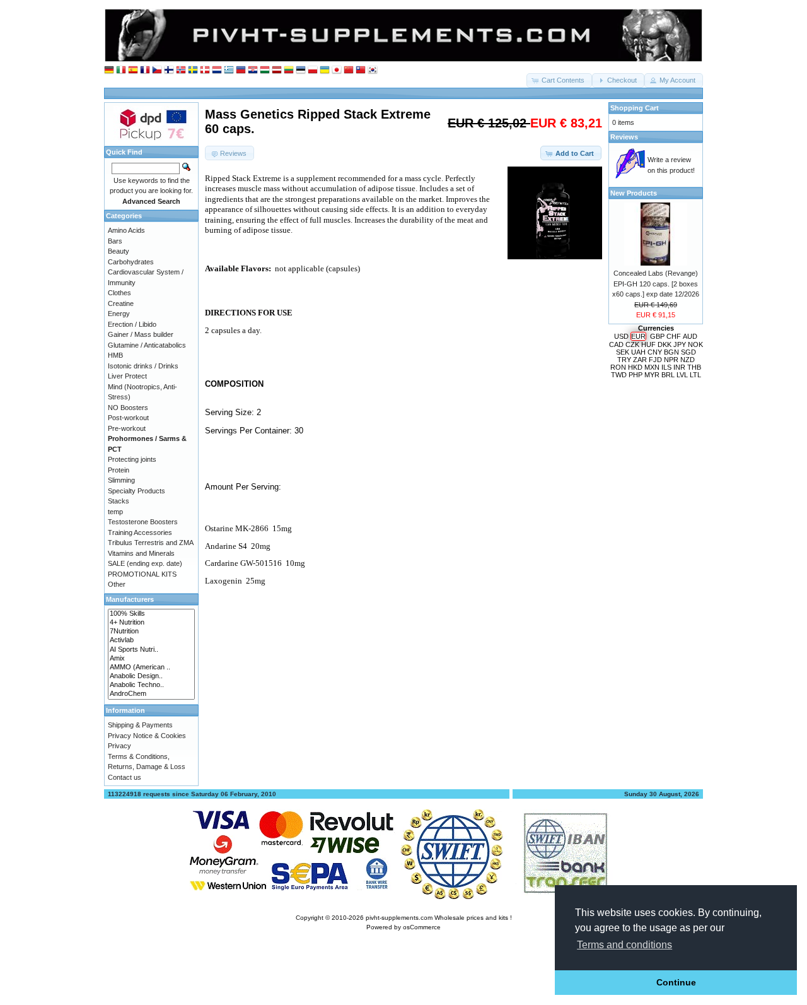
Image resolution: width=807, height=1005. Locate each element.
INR (679, 367)
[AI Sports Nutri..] (151, 649)
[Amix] (151, 658)
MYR (651, 375)
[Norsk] (181, 70)
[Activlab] (151, 640)
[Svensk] (193, 70)
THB (694, 367)
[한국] (373, 70)
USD (621, 336)
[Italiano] (121, 70)
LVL (682, 375)
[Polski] (313, 70)
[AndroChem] (151, 694)
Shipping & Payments (140, 725)
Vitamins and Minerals (141, 553)
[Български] (241, 70)
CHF (673, 336)
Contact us (124, 777)
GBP (657, 336)
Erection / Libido (132, 324)
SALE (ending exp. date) (145, 563)
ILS (666, 367)
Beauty (118, 251)
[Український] (325, 70)
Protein (118, 470)
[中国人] (349, 70)
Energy (119, 313)
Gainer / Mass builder (140, 334)
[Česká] (157, 70)
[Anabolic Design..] (151, 676)
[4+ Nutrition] (151, 622)
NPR (671, 359)
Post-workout (128, 417)
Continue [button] (676, 982)
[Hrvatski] (253, 70)
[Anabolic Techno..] (151, 685)
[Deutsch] (109, 70)
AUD (690, 336)
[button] (559, 80)
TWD (619, 375)
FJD (655, 359)
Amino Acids (126, 230)
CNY (654, 352)
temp (115, 511)
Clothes (119, 293)
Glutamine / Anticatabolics (147, 345)
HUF (648, 344)
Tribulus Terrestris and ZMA (151, 542)
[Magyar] (265, 70)
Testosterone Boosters (143, 522)
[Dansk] (205, 70)
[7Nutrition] (151, 631)
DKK (664, 344)
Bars (115, 241)
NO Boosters (128, 407)
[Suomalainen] (169, 70)
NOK (695, 344)
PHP (635, 375)
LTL (695, 375)
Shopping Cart (634, 108)
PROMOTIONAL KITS (142, 574)
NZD (687, 359)
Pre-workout (127, 428)
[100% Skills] (151, 613)
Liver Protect (127, 376)
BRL (668, 375)
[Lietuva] (289, 70)
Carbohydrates (131, 262)
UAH (638, 352)
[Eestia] (301, 70)
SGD (688, 352)
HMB (115, 355)
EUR (638, 336)
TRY (624, 359)
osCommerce (422, 927)
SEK (622, 352)
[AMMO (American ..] (151, 667)
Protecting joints (132, 459)
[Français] (145, 70)
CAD (616, 344)
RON (618, 367)
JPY (679, 344)
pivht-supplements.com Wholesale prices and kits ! (439, 917)
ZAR (640, 359)
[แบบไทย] (361, 70)
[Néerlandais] (217, 70)
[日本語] (337, 70)
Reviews (624, 137)
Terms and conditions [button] (624, 944)
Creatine (121, 303)
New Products (633, 193)
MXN (651, 367)
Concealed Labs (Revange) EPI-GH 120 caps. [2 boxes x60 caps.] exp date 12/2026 (655, 283)
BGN (671, 352)
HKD (635, 367)
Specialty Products (136, 491)
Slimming (121, 480)
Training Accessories (140, 532)
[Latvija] (277, 70)
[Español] (133, 70)
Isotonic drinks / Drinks (143, 366)
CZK (632, 344)
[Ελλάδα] (229, 70)
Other (116, 584)
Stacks (118, 501)
